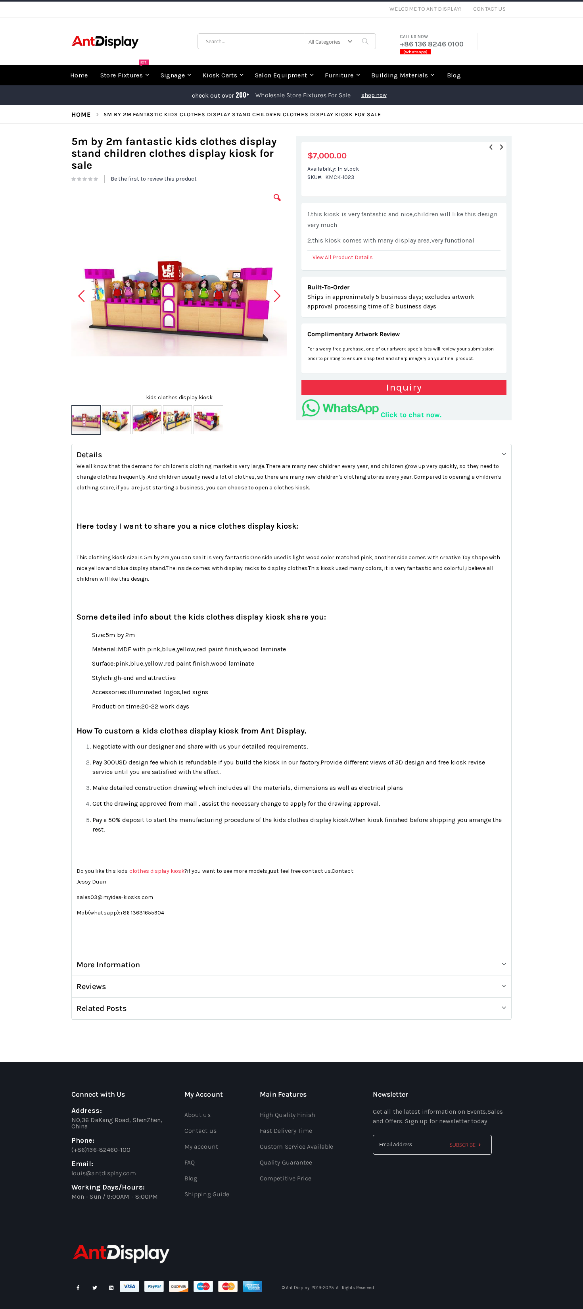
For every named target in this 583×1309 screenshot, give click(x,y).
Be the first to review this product (154, 178)
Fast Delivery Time (286, 1130)
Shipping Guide (206, 1194)
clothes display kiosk (156, 871)
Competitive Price (285, 1178)
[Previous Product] (491, 147)
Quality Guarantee (286, 1162)
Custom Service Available (296, 1146)
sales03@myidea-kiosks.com (115, 897)
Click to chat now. (411, 414)
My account (201, 1146)
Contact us (200, 1130)
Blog (190, 1178)
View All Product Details (343, 257)
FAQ (189, 1162)
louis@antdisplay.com (103, 1173)
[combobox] (287, 41)
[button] (277, 203)
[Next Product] (501, 147)
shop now (374, 95)
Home (81, 114)
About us (197, 1114)
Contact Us (489, 9)
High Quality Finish (288, 1114)
